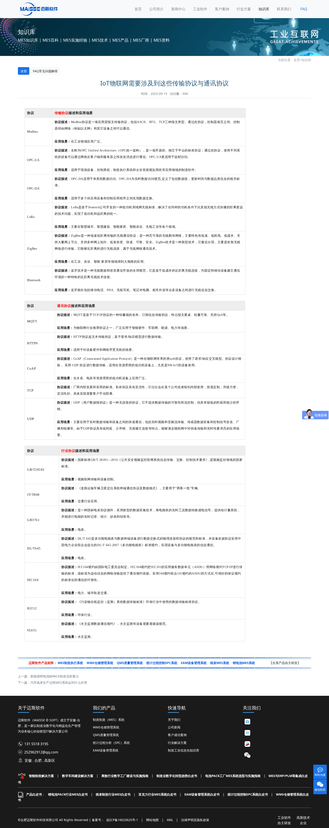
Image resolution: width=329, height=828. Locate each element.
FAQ (303, 8)
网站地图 (152, 820)
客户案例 (222, 8)
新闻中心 (178, 8)
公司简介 (156, 8)
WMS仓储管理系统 (106, 727)
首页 (138, 8)
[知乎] (247, 732)
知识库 (263, 8)
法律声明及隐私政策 (195, 820)
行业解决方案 (177, 743)
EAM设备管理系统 (105, 750)
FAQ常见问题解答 (45, 71)
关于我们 (174, 719)
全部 (24, 71)
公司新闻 (174, 727)
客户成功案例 (177, 735)
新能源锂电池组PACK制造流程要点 (54, 676)
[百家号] (247, 721)
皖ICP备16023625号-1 (122, 820)
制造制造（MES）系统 (108, 719)
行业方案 (244, 8)
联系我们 (284, 8)
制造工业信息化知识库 (183, 750)
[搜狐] (247, 744)
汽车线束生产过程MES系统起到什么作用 (58, 682)
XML (170, 820)
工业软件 (200, 8)
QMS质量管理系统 (106, 735)
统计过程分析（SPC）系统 (111, 743)
